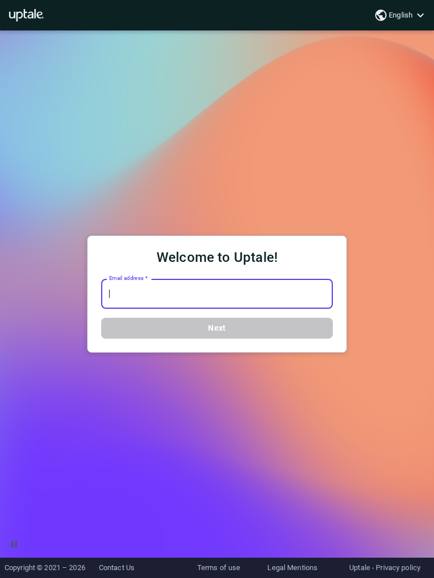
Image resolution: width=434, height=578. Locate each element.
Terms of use (218, 567)
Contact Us (116, 567)
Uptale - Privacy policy (384, 567)
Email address (128, 278)
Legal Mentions (292, 567)
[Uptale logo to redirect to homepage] (26, 15)
